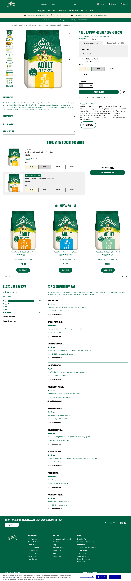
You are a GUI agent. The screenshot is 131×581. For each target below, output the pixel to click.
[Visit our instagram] (121, 523)
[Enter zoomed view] (70, 33)
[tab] (116, 43)
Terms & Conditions (84, 559)
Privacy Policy (82, 553)
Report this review (54, 315)
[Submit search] (75, 4)
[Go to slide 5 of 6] (9, 276)
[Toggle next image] (69, 59)
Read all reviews (9, 321)
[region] (65, 577)
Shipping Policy (82, 539)
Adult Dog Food (43, 25)
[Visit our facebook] (125, 523)
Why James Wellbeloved (62, 539)
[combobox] (58, 4)
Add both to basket (107, 172)
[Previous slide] (122, 276)
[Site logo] (11, 4)
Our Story (56, 542)
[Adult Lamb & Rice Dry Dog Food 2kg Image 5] (9, 65)
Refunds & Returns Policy (86, 548)
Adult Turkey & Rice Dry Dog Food (23, 252)
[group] (43, 59)
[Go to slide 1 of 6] (3, 276)
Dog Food (14, 25)
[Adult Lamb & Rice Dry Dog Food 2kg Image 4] (9, 57)
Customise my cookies (87, 577)
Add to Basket (23, 270)
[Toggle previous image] (17, 59)
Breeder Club (33, 553)
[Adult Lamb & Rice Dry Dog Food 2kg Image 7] (9, 81)
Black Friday (57, 556)
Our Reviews (33, 550)
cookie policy (12, 577)
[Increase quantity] (91, 85)
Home (6, 25)
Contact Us (32, 545)
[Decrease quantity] (81, 85)
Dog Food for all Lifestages (27, 25)
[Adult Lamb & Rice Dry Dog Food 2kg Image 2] (9, 41)
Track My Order (33, 542)
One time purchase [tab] (91, 43)
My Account (32, 539)
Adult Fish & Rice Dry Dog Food (65, 252)
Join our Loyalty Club (90, 61)
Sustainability (57, 550)
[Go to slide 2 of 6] (5, 276)
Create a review (9, 317)
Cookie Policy (82, 550)
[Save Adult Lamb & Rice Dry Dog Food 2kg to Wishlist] (124, 92)
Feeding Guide (58, 548)
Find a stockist (58, 553)
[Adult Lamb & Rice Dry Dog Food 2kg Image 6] (9, 73)
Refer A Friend (33, 548)
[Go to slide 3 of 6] (6, 276)
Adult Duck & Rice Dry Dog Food (108, 252)
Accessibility (81, 562)
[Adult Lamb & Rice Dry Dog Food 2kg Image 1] (9, 33)
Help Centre (32, 559)
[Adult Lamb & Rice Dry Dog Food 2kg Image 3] (9, 49)
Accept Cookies (115, 577)
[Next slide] (126, 276)
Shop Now (89, 125)
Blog (54, 545)
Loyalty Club (32, 556)
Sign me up (12, 525)
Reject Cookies (101, 577)
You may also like (65, 206)
